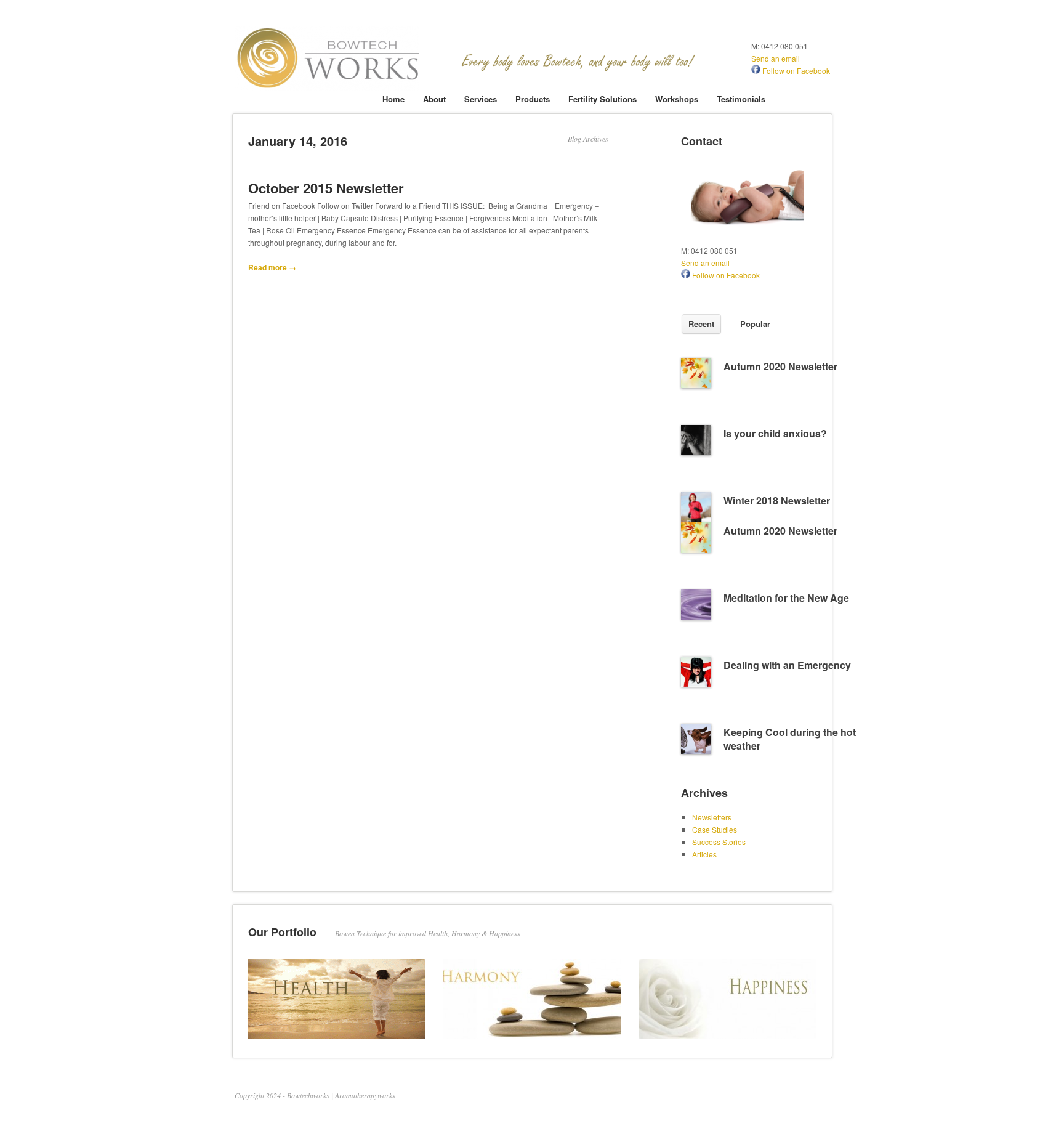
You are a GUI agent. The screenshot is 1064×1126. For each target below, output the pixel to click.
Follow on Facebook (795, 70)
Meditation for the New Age (786, 598)
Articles (704, 854)
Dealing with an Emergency (787, 665)
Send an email (775, 58)
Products (532, 99)
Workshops (676, 99)
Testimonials (741, 99)
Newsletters (712, 817)
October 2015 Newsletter (326, 188)
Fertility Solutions (602, 99)
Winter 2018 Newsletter (776, 500)
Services (480, 99)
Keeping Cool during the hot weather (789, 739)
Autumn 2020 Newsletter (780, 366)
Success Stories (719, 841)
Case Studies (714, 829)
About (434, 99)
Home (393, 99)
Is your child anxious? (775, 433)
